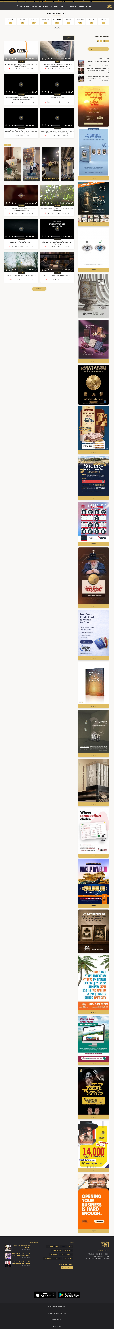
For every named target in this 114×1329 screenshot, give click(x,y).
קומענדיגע (38, 289)
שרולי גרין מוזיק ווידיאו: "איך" (57, 98)
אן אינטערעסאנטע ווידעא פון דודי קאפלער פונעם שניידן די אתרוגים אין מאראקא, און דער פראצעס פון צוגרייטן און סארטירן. (98, 63)
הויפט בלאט (88, 6)
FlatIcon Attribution (56, 1319)
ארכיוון (63, 1246)
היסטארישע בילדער (53, 1246)
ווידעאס (66, 6)
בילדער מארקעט (57, 1250)
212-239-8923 (94, 1254)
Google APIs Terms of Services (57, 1313)
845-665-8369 (105, 1254)
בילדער (61, 6)
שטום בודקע (81, 6)
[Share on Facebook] (68, 1267)
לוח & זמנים (54, 1254)
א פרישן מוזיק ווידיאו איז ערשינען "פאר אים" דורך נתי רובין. (57, 275)
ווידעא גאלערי (68, 1250)
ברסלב (57, 61)
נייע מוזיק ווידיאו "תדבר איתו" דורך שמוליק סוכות (21, 242)
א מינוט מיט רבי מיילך (66, 1254)
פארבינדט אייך (68, 1258)
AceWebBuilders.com (59, 1306)
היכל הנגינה (21, 61)
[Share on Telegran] (65, 1267)
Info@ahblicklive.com (103, 1256)
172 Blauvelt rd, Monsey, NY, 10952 (98, 1258)
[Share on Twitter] (71, 1267)
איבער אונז (57, 1258)
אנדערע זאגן (73, 6)
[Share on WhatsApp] (62, 1267)
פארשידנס (45, 6)
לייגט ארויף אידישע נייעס (99, 49)
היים (70, 1246)
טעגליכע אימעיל (54, 6)
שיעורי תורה (34, 6)
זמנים (40, 6)
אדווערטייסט (27, 6)
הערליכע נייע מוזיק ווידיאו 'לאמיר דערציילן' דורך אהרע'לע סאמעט (21, 275)
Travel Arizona (57, 1326)
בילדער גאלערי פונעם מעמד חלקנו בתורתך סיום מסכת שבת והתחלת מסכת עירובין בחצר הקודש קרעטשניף (21, 1255)
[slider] (55, 59)
